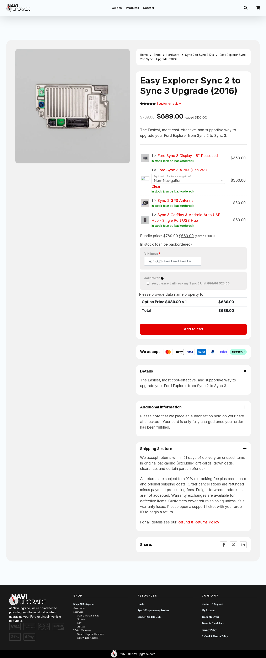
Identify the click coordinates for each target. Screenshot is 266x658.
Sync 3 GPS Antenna (175, 200)
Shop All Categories (83, 604)
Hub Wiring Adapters (88, 637)
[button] (124, 54)
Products (132, 8)
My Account (208, 610)
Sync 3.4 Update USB (149, 616)
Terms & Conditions (213, 623)
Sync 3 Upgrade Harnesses (90, 634)
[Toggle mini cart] (258, 8)
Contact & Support (212, 604)
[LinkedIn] (243, 544)
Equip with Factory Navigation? (172, 176)
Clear (155, 186)
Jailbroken (152, 278)
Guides (117, 8)
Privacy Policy (209, 630)
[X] (233, 544)
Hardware (172, 54)
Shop (157, 54)
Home (144, 54)
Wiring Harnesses (82, 630)
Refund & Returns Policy (198, 522)
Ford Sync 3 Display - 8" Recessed (188, 155)
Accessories (79, 608)
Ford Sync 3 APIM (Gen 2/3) (182, 170)
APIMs (81, 626)
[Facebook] (223, 544)
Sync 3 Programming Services (153, 610)
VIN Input (152, 253)
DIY (79, 622)
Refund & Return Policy (215, 636)
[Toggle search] (246, 8)
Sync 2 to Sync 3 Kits (199, 54)
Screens (81, 619)
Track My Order (210, 616)
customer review (169, 103)
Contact (148, 8)
